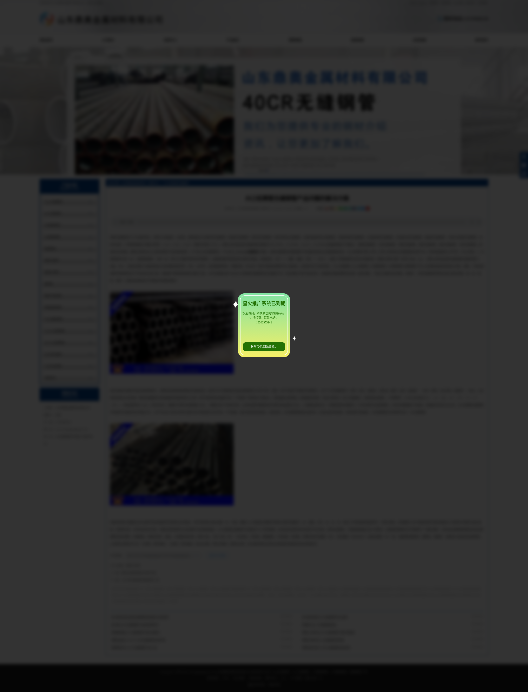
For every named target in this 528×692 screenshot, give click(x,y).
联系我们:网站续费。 (264, 346)
